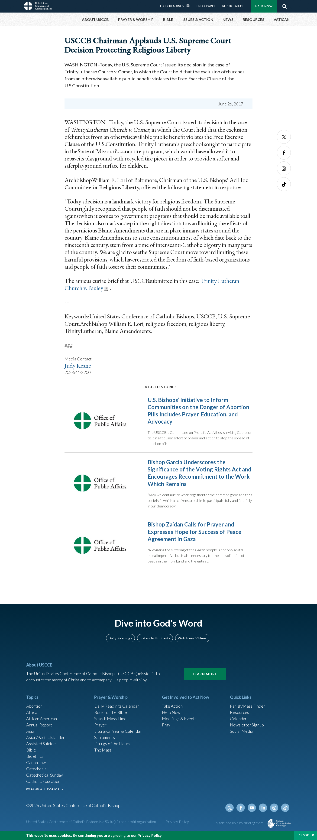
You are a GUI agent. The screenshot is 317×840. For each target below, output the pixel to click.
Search (284, 6)
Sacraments (104, 737)
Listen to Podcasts (155, 638)
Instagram (284, 168)
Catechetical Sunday (44, 775)
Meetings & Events (179, 718)
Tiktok (284, 184)
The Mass (103, 749)
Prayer (100, 724)
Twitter (284, 137)
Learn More (205, 674)
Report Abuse (233, 6)
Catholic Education (43, 781)
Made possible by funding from (239, 822)
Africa (31, 712)
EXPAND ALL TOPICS (42, 789)
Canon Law (36, 762)
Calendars (239, 718)
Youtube (252, 808)
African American (41, 718)
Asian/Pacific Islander (45, 737)
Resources (239, 712)
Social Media (241, 731)
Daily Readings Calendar (189, 5)
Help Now (264, 6)
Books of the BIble (110, 712)
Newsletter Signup (247, 724)
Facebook (284, 153)
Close (303, 835)
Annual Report (39, 724)
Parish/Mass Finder (247, 706)
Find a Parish (206, 6)
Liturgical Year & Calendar (118, 731)
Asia (30, 731)
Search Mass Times (111, 718)
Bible (31, 749)
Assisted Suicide (41, 743)
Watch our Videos (192, 638)
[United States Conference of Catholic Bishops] (38, 7)
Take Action (172, 706)
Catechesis (36, 768)
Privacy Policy (177, 821)
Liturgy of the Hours (112, 743)
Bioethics (34, 756)
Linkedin (263, 808)
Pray (166, 724)
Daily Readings (172, 6)
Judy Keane (78, 365)
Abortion (34, 706)
